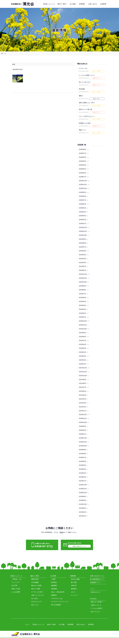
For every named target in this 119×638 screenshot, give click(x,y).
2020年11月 (84, 418)
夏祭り (81, 96)
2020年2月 (83, 430)
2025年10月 (84, 188)
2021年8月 (84, 383)
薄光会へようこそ (49, 4)
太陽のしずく (95, 605)
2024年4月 (83, 258)
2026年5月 (84, 161)
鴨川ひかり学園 (96, 602)
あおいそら (94, 611)
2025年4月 (83, 212)
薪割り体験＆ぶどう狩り (87, 102)
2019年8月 (83, 453)
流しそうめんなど (85, 82)
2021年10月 (84, 375)
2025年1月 (84, 223)
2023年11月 (84, 278)
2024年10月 (84, 235)
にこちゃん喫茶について (87, 75)
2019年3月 (83, 473)
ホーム (27, 624)
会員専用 (103, 4)
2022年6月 (84, 344)
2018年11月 (84, 488)
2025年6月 (84, 204)
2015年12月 (84, 504)
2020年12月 (84, 414)
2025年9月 (84, 192)
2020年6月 (83, 426)
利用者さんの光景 (85, 123)
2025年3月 (83, 215)
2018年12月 (84, 484)
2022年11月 (84, 325)
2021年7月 (84, 387)
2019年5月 (83, 465)
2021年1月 (84, 410)
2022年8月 (84, 336)
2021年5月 (83, 395)
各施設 (62, 532)
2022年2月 (84, 360)
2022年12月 (84, 321)
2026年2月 (84, 173)
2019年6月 (83, 461)
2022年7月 (84, 340)
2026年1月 (84, 177)
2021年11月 (84, 371)
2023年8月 (84, 290)
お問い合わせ (92, 4)
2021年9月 (84, 379)
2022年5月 (84, 348)
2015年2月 (83, 512)
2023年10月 (84, 282)
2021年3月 (84, 403)
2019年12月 (84, 438)
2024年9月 (83, 239)
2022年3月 (84, 356)
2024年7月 (83, 247)
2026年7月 (84, 153)
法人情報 (73, 4)
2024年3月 (84, 262)
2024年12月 (84, 227)
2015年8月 (83, 508)
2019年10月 (84, 446)
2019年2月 (83, 477)
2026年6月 (84, 157)
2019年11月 (84, 442)
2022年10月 (84, 329)
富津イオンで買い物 (85, 109)
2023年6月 (84, 297)
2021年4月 (83, 399)
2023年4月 (84, 305)
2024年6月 (84, 251)
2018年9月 (83, 496)
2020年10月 (84, 422)
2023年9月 (84, 286)
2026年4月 (84, 165)
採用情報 (82, 4)
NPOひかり (95, 592)
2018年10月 (84, 492)
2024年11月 (84, 231)
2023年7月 (83, 293)
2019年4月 (83, 469)
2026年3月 (84, 169)
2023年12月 (84, 274)
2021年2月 (83, 407)
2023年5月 (84, 301)
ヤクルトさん (83, 68)
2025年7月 (83, 200)
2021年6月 (84, 391)
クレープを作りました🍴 (87, 116)
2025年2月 (83, 219)
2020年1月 (83, 434)
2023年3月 (83, 309)
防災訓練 (82, 89)
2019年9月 (83, 449)
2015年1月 (83, 516)
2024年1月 (83, 270)
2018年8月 (83, 500)
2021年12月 (84, 368)
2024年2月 (83, 266)
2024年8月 (83, 243)
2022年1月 (84, 364)
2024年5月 (84, 254)
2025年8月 (83, 196)
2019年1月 (83, 481)
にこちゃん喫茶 (96, 608)
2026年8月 (84, 149)
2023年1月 (84, 317)
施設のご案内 (61, 4)
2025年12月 (84, 180)
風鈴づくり (82, 130)
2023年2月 (84, 313)
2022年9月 (84, 332)
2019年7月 (83, 457)
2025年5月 (83, 208)
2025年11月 (84, 184)
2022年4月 (83, 352)
